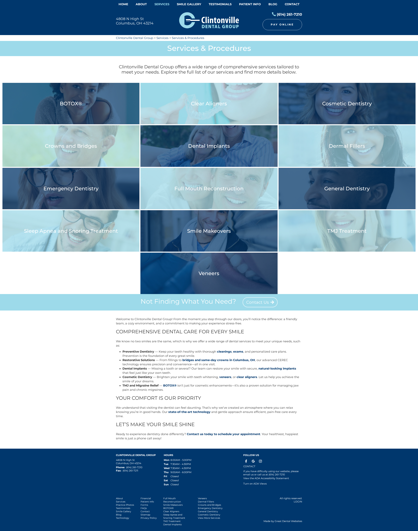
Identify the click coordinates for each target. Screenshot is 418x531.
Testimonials (123, 508)
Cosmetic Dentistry (209, 514)
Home (123, 4)
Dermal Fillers (206, 501)
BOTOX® (170, 385)
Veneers (202, 498)
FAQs (144, 508)
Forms (144, 504)
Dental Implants (172, 524)
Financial (146, 498)
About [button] (141, 4)
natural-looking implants (277, 368)
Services (161, 4)
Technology (122, 517)
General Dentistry (208, 511)
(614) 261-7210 (289, 14)
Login (298, 501)
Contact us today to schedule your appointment (223, 434)
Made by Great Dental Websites (283, 521)
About (119, 498)
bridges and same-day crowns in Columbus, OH (218, 360)
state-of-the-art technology (189, 412)
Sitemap (145, 514)
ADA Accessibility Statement (272, 478)
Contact (292, 4)
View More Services (209, 517)
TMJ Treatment (172, 521)
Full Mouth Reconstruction (172, 500)
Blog (272, 4)
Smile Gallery (123, 511)
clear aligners (247, 377)
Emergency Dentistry (210, 508)
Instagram (260, 461)
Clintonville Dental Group (134, 38)
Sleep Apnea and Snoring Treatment (174, 516)
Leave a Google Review (253, 461)
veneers (225, 377)
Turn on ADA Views (255, 483)
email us (248, 474)
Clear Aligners (171, 511)
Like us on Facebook (246, 461)
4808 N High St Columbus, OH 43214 (134, 21)
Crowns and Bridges (209, 504)
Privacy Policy (149, 517)
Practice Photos (125, 504)
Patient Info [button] (250, 4)
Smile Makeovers (173, 504)
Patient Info (147, 501)
